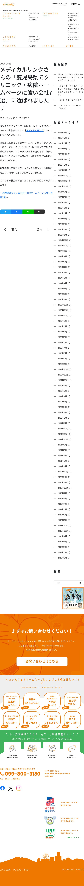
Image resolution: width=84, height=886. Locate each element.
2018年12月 (63, 525)
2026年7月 (62, 137)
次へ (39, 229)
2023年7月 (62, 331)
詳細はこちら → (73, 837)
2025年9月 (62, 191)
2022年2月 (62, 417)
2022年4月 (62, 406)
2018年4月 (62, 552)
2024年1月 (62, 299)
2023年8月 (62, 326)
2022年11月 (63, 374)
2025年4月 (62, 218)
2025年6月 (62, 207)
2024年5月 (62, 277)
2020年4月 (62, 476)
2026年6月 (62, 143)
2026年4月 (62, 153)
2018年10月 (63, 530)
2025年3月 (62, 223)
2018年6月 (62, 541)
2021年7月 (62, 455)
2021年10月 (63, 439)
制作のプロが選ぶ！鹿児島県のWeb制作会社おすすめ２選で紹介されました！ (70, 77)
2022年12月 (63, 369)
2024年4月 (62, 283)
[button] (11, 229)
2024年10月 (63, 250)
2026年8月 (62, 132)
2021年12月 (63, 428)
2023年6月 (62, 337)
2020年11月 (63, 471)
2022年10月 (63, 380)
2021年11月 (63, 433)
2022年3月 (62, 412)
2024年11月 (63, 245)
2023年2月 (62, 358)
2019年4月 (62, 503)
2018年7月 (62, 536)
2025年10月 (63, 186)
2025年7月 (62, 202)
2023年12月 (63, 304)
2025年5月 (62, 213)
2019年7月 (62, 493)
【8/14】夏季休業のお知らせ (70, 100)
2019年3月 (62, 509)
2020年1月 (62, 482)
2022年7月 (62, 396)
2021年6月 (62, 460)
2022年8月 (62, 390)
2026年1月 (62, 170)
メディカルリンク (35, 130)
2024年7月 (62, 267)
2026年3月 (62, 159)
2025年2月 (62, 229)
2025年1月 (62, 234)
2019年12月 (63, 487)
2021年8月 (62, 450)
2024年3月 (62, 288)
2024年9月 (62, 256)
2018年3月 (62, 557)
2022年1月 (62, 423)
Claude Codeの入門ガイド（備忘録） (69, 107)
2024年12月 (63, 240)
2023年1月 (62, 363)
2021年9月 (62, 444)
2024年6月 (62, 272)
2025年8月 (62, 197)
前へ (14, 229)
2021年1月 (62, 466)
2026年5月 (62, 148)
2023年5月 (62, 342)
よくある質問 (5, 869)
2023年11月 (63, 310)
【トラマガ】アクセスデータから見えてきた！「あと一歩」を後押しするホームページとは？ (71, 90)
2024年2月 (62, 293)
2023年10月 (63, 315)
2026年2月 (62, 164)
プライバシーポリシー (22, 869)
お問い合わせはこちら (42, 661)
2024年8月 (62, 261)
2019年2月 (62, 514)
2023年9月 (62, 320)
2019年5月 (62, 498)
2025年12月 (63, 175)
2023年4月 (62, 347)
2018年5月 (62, 546)
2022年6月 (62, 401)
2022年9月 (62, 385)
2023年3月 (62, 353)
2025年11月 (63, 180)
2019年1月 (62, 520)
